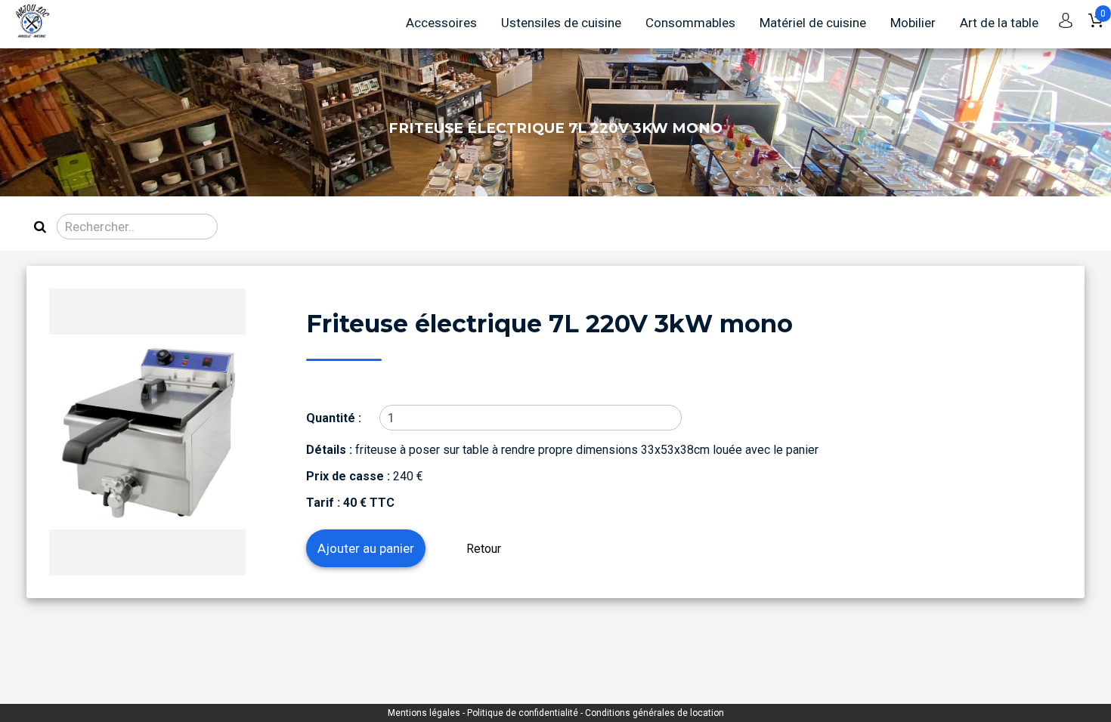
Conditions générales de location (654, 713)
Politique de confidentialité (523, 713)
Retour (483, 549)
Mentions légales (425, 713)
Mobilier (913, 22)
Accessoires (441, 22)
